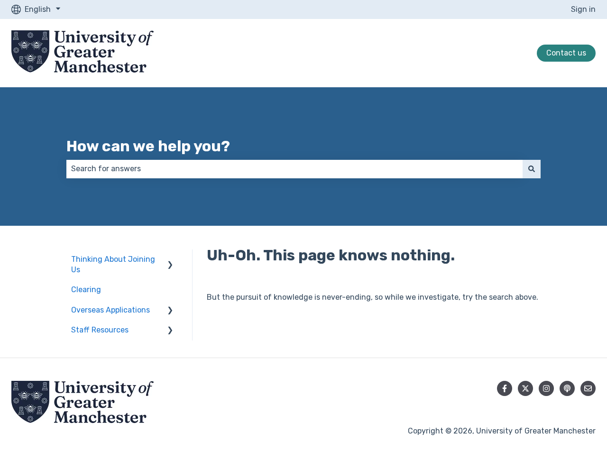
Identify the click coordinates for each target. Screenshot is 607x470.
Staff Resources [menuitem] (100, 329)
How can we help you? (148, 146)
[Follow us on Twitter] (525, 388)
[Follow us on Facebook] (504, 388)
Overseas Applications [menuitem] (110, 309)
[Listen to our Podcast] (567, 388)
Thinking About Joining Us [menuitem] (113, 264)
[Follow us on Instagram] (546, 388)
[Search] (532, 169)
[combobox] (294, 169)
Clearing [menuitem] (86, 289)
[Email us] (588, 388)
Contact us (566, 52)
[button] (170, 260)
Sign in (583, 9)
